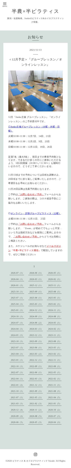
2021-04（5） (54, 397)
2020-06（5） (17, 422)
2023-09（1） (36, 341)
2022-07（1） (17, 372)
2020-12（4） (17, 410)
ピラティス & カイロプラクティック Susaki (34, 461)
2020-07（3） (54, 416)
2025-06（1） (36, 298)
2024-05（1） (54, 323)
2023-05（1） (54, 347)
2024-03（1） (36, 329)
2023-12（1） (36, 335)
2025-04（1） (17, 304)
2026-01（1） (17, 285)
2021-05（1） (36, 397)
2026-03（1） (36, 279)
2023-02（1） (54, 354)
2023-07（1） (17, 347)
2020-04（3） (54, 422)
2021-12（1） (36, 385)
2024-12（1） (36, 310)
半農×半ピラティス (35, 11)
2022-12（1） (36, 360)
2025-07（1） (17, 298)
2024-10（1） (17, 316)
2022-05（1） (54, 372)
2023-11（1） (54, 335)
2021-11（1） (54, 385)
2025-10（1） (17, 292)
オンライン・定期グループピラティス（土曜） (36, 213)
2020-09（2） (17, 416)
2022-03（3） (36, 379)
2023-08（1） (54, 341)
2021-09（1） (36, 391)
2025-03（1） (36, 304)
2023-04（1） (17, 354)
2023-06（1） (36, 347)
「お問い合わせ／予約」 (31, 194)
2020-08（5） (36, 416)
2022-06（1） (36, 372)
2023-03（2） (36, 354)
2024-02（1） (54, 329)
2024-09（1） (36, 316)
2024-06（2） (36, 323)
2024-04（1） (17, 329)
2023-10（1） (17, 341)
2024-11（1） (54, 310)
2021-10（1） (17, 391)
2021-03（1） (17, 403)
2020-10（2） (54, 410)
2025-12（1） (36, 285)
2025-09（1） (36, 292)
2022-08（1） (54, 366)
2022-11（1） (54, 360)
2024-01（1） (17, 335)
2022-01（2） (17, 385)
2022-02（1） (54, 379)
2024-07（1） (17, 323)
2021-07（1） (17, 397)
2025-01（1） (17, 310)
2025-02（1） (54, 304)
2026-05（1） (54, 273)
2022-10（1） (17, 366)
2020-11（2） (36, 410)
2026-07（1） (17, 273)
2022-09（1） (36, 366)
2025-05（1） (54, 298)
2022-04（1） (17, 379)
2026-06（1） (36, 273)
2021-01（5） (54, 403)
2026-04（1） (17, 279)
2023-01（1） (17, 360)
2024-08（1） (54, 316)
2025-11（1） (54, 285)
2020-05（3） (36, 422)
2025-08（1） (54, 292)
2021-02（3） (36, 403)
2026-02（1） (54, 279)
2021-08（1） (54, 391)
